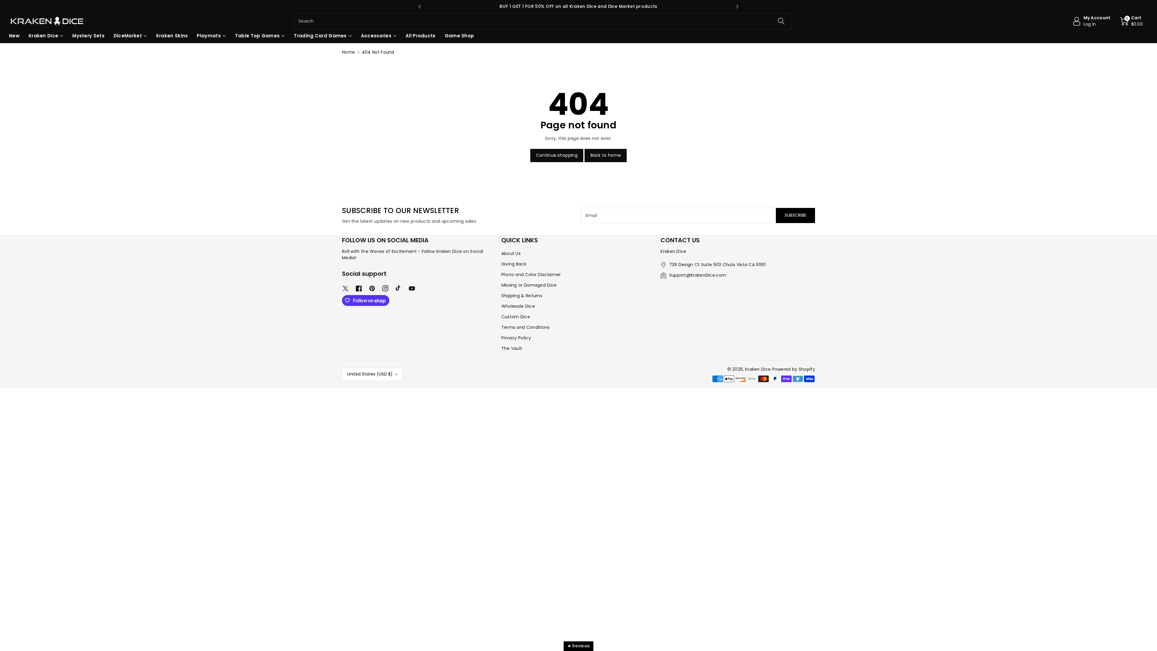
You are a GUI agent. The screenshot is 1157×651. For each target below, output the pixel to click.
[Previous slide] (419, 6)
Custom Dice (515, 317)
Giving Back (513, 264)
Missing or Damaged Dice (529, 285)
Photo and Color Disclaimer (531, 275)
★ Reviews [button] (578, 646)
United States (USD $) (370, 374)
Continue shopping (557, 155)
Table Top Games (257, 36)
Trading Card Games (320, 36)
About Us (511, 253)
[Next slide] (737, 6)
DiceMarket (128, 36)
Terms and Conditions (525, 327)
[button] (1131, 21)
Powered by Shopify (793, 369)
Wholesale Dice (518, 306)
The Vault (511, 348)
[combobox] (543, 21)
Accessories (376, 36)
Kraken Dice (758, 369)
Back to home (606, 155)
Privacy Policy (516, 338)
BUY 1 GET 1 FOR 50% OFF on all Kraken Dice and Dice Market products (578, 6)
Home (348, 52)
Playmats (209, 36)
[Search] (781, 21)
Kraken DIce (43, 36)
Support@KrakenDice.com (697, 275)
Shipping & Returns (521, 296)
